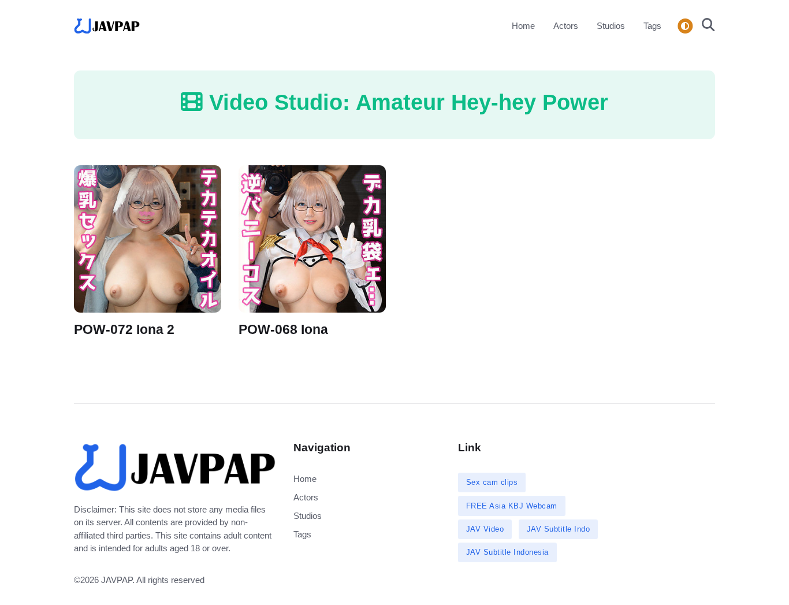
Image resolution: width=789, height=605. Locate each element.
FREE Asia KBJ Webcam (511, 506)
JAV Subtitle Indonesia (507, 552)
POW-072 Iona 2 (124, 329)
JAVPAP (116, 580)
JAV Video (485, 529)
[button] (705, 26)
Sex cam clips (492, 482)
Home (523, 26)
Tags (652, 26)
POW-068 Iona (283, 329)
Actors (565, 26)
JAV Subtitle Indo (558, 529)
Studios (611, 26)
